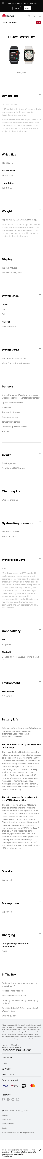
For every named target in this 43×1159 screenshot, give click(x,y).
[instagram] (17, 1100)
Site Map (5, 1115)
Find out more (7, 1156)
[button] (28, 15)
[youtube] (12, 1100)
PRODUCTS (7, 1057)
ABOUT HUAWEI (9, 1074)
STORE (5, 1063)
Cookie (4, 1128)
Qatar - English (9, 1111)
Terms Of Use (6, 1120)
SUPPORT (6, 1069)
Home (4, 1045)
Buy (38, 22)
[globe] (3, 1110)
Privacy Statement (8, 1124)
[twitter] (8, 1100)
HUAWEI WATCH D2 (9, 22)
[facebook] (3, 1100)
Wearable (15, 1045)
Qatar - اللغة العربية (21, 1111)
